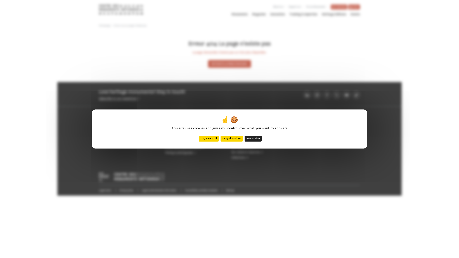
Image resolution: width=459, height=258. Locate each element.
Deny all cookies (231, 138)
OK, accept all (209, 138)
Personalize (253, 138)
